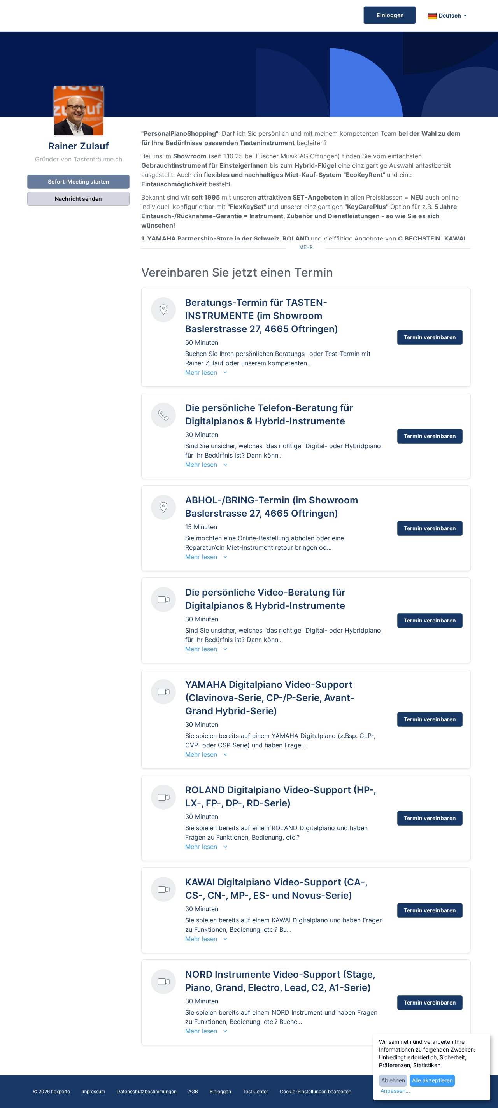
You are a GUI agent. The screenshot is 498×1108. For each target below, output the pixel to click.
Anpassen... (395, 1090)
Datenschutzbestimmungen (147, 1091)
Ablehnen (393, 1080)
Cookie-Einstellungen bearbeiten (315, 1091)
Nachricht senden (78, 198)
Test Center (255, 1091)
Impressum (93, 1091)
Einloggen (389, 15)
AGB (193, 1091)
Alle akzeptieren (432, 1080)
